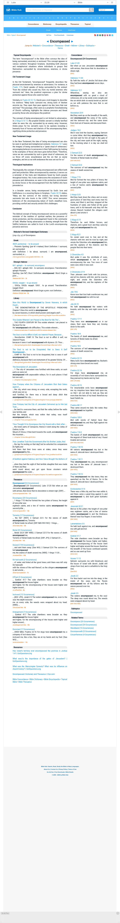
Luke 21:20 (74, 63)
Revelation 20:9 (76, 113)
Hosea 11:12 (75, 558)
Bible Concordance (20, 679)
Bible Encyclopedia (52, 679)
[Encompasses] (117, 417)
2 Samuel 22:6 (76, 165)
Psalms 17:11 (76, 319)
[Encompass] (3, 417)
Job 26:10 (74, 304)
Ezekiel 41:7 (75, 536)
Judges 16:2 (75, 130)
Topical (13, 35)
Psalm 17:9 (17, 87)
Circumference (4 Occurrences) (83, 635)
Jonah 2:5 (74, 593)
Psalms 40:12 (76, 385)
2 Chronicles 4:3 (77, 254)
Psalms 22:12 (76, 358)
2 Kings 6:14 (75, 220)
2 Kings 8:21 (75, 234)
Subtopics (90, 45)
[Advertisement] (60, 729)
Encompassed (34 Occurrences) (83, 625)
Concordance (47, 45)
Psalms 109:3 (76, 417)
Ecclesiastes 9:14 (77, 489)
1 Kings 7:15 (75, 177)
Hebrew (74, 45)
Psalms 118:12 (76, 474)
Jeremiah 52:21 (76, 506)
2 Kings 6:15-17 (21, 121)
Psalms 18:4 (75, 334)
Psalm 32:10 (56, 193)
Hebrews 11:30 (76, 78)
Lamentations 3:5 (77, 524)
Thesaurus (58, 45)
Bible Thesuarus (25, 682)
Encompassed (76, 612)
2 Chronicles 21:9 (77, 272)
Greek (67, 45)
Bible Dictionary (36, 679)
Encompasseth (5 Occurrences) (83, 631)
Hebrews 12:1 (57, 144)
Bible (8, 35)
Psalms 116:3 (76, 432)
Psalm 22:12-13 (29, 100)
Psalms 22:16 (76, 370)
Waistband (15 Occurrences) (82, 628)
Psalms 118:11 (76, 459)
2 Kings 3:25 (75, 194)
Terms (60, 48)
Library (81, 45)
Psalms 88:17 (76, 405)
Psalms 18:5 (75, 346)
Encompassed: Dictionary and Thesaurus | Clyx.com (34, 674)
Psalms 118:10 (76, 447)
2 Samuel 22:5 (76, 153)
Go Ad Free (5, 913)
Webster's (36, 45)
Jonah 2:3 (74, 576)
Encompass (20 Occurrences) (82, 621)
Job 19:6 (74, 292)
